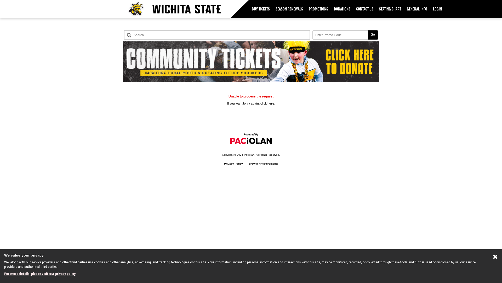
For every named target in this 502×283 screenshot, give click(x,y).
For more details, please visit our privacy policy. (40, 274)
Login (437, 9)
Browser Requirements (263, 163)
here (270, 103)
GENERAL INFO (417, 9)
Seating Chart (390, 9)
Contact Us (364, 9)
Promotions (318, 9)
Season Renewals (289, 9)
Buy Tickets (261, 9)
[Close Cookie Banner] (495, 258)
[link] (261, 9)
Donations (342, 9)
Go (373, 34)
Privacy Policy (233, 163)
